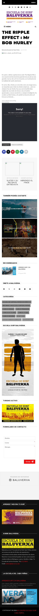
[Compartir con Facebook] (4, 152)
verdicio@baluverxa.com (12, 563)
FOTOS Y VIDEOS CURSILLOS (12, 319)
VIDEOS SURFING (17, 144)
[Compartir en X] (8, 152)
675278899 (24, 561)
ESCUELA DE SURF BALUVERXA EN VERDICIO (17, 302)
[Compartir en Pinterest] (13, 152)
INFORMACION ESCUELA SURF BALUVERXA (16, 305)
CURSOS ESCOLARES (9, 312)
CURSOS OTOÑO (23, 312)
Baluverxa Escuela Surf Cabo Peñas (11, 50)
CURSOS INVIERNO (9, 316)
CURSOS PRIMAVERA (22, 309)
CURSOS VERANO (8, 309)
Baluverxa (21, 480)
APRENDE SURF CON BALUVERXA (14, 580)
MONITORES (21, 316)
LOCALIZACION (28, 319)
